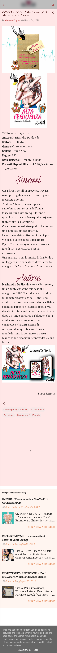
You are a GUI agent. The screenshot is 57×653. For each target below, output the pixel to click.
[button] (53, 13)
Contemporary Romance (15, 409)
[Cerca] (53, 5)
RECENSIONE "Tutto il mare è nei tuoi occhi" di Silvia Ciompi (23, 538)
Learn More (24, 650)
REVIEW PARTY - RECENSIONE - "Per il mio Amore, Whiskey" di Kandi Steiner (24, 575)
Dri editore (8, 415)
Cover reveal (37, 409)
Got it (37, 650)
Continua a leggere (41, 527)
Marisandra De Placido (28, 415)
